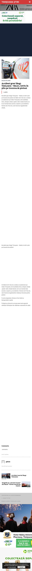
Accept (21, 567)
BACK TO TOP (6, 498)
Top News (6, 454)
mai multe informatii (11, 567)
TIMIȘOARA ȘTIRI (10, 2)
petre (6, 92)
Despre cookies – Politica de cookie (11, 501)
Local (3, 454)
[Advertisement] (16, 39)
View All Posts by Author (7, 466)
